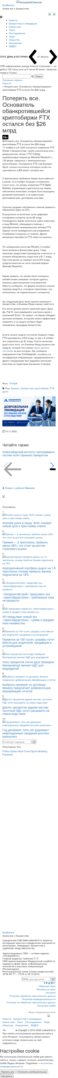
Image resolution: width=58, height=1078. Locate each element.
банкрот (15, 388)
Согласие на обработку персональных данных (31, 1002)
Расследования (17, 33)
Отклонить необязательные (32, 1071)
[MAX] (50, 13)
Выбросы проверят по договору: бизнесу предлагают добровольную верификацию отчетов (26, 687)
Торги (12, 30)
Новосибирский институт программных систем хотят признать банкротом (28, 453)
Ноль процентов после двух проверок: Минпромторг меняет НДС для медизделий (28, 665)
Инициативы (15, 43)
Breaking (42, 751)
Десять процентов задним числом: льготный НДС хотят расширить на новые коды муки (25, 710)
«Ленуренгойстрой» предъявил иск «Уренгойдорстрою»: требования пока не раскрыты (28, 597)
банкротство (27, 388)
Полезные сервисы (12, 80)
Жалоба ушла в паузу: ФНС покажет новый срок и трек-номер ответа (27, 524)
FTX (52, 388)
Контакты (51, 992)
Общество (14, 39)
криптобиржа (41, 388)
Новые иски (15, 26)
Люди (12, 36)
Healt (20, 751)
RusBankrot (8, 5)
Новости (13, 20)
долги (5, 391)
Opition (13, 751)
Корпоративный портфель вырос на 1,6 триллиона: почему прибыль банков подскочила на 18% (29, 571)
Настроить (6, 1076)
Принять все (7, 1071)
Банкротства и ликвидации (23, 23)
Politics (6, 751)
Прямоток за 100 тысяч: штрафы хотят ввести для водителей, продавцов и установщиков (28, 642)
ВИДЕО (13, 46)
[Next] (52, 465)
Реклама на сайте (46, 989)
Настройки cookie (46, 1005)
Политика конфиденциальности (39, 999)
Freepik (13, 383)
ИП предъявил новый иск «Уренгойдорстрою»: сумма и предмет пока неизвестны (28, 619)
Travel (27, 751)
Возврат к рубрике (19, 487)
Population (7, 754)
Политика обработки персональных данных (33, 995)
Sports (34, 751)
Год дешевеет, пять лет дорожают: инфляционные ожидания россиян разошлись (25, 733)
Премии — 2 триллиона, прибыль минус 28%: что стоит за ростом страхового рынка (25, 545)
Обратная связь (47, 986)
